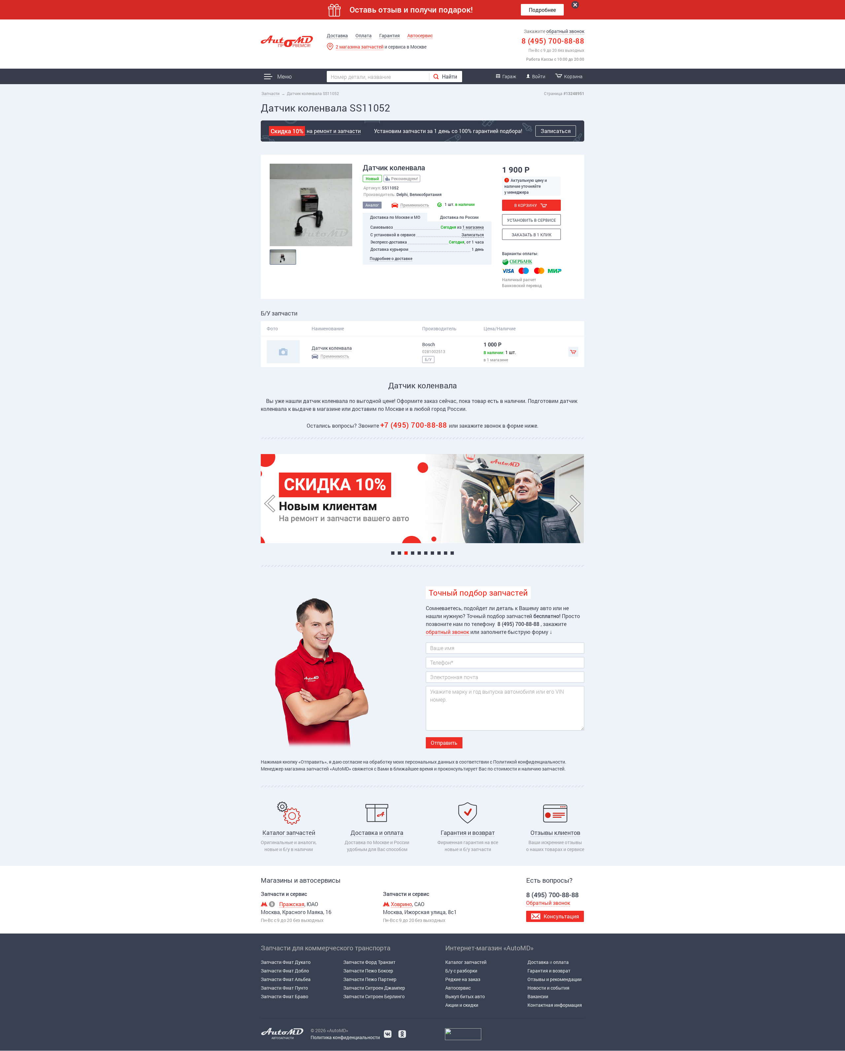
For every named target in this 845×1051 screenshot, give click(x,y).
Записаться (556, 130)
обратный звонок (565, 31)
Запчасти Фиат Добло (285, 971)
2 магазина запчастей (360, 47)
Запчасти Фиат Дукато (286, 962)
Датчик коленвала (332, 348)
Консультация (561, 916)
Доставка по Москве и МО (395, 217)
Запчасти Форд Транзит (369, 962)
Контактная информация (554, 1005)
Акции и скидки (461, 1005)
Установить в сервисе (531, 220)
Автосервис (420, 35)
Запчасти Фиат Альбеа (286, 979)
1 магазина (473, 227)
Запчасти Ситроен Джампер (374, 988)
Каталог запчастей (466, 962)
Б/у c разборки (461, 971)
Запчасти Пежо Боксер (368, 971)
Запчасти (270, 93)
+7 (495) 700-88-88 (414, 425)
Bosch (428, 344)
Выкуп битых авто (465, 996)
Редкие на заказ (462, 979)
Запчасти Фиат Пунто (284, 988)
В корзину (525, 205)
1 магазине (497, 359)
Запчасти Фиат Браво (284, 996)
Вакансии (537, 996)
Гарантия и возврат (548, 971)
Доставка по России (459, 217)
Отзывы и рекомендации (554, 979)
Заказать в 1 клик (532, 234)
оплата (561, 962)
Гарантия (389, 35)
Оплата (363, 35)
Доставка (337, 35)
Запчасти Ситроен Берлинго (374, 996)
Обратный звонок (548, 902)
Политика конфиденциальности (345, 1037)
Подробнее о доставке (391, 258)
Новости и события (548, 988)
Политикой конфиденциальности (529, 762)
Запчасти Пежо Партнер (369, 979)
